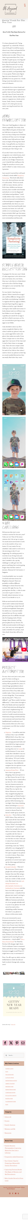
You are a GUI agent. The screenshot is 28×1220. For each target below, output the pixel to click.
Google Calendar (10, 867)
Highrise (8, 732)
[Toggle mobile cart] (25, 6)
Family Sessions (10, 1125)
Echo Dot (8, 815)
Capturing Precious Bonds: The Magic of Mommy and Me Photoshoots (13, 1172)
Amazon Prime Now (11, 770)
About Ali (13, 1024)
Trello (20, 749)
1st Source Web (18, 1188)
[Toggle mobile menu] (25, 4)
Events (7, 1121)
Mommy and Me (10, 1129)
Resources (8, 1133)
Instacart (21, 805)
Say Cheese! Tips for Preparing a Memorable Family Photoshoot (12, 1163)
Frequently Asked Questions (14, 1157)
